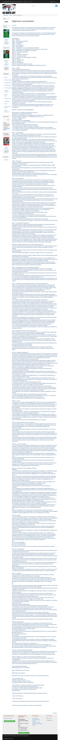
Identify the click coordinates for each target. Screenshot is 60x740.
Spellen (6, 103)
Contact (34, 725)
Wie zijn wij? (49, 718)
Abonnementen (6, 98)
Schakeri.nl (11, 738)
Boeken (6, 77)
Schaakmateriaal (6, 82)
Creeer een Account (8, 718)
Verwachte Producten (6, 91)
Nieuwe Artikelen (5, 26)
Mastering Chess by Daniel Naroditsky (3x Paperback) (6, 64)
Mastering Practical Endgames (6, 41)
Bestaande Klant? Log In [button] (10, 721)
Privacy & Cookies (36, 722)
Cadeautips (6, 101)
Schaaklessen (49, 720)
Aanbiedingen (6, 47)
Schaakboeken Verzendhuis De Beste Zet (12, 1)
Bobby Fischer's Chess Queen (6, 149)
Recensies (6, 159)
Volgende (55, 713)
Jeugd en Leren (6, 95)
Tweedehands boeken (6, 107)
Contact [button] (24, 732)
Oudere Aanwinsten (6, 111)
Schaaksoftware (6, 85)
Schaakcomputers (6, 80)
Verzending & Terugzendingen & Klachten (36, 720)
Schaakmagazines (6, 88)
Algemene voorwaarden (37, 723)
